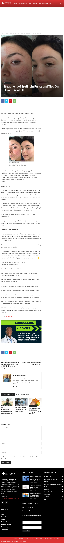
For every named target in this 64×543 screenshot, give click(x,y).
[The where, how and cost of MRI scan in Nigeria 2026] (21, 402)
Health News (32, 3)
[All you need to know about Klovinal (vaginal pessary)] (25, 487)
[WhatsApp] (14, 101)
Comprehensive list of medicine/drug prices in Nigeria (35, 495)
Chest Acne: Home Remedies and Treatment (32, 363)
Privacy (3, 519)
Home (15, 3)
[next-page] (5, 417)
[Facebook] (2, 101)
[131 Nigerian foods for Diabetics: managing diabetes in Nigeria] (35, 402)
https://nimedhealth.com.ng (19, 378)
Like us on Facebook (27, 507)
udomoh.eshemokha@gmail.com (10, 498)
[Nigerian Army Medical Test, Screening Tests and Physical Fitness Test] (7, 402)
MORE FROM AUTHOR (22, 394)
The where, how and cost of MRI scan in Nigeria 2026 (20, 409)
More (50, 3)
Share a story (4, 527)
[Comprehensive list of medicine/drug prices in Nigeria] (25, 495)
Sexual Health (22, 3)
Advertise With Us (6, 524)
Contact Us (4, 522)
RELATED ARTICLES (8, 394)
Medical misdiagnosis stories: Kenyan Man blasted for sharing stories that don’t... (35, 478)
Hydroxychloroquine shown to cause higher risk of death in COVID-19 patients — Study (10, 365)
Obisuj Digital (22, 541)
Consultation (4, 529)
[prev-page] (2, 417)
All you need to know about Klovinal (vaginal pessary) (35, 487)
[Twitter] (6, 101)
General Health (42, 3)
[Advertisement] (32, 19)
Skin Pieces (9, 316)
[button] (61, 3)
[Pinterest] (10, 101)
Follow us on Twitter (27, 511)
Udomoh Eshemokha (10, 94)
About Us (3, 517)
